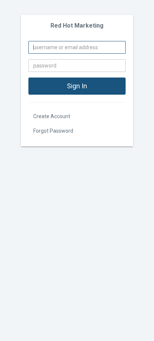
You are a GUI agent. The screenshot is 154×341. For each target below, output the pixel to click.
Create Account (51, 116)
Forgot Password (53, 131)
